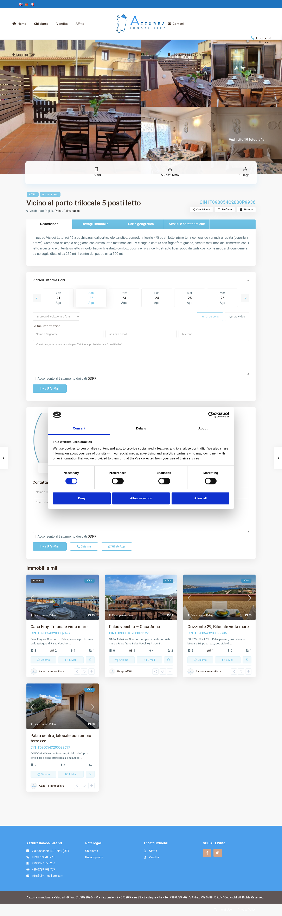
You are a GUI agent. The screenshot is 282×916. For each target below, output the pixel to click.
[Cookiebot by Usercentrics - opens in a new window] (211, 415)
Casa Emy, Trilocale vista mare (59, 626)
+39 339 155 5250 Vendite (191, 55)
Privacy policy (94, 857)
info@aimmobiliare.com (47, 875)
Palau (58, 210)
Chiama (85, 546)
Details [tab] (141, 428)
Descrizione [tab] (49, 224)
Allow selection (141, 498)
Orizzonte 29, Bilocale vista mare (218, 626)
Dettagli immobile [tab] (95, 224)
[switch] (118, 481)
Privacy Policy (247, 909)
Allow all (200, 498)
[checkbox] (34, 378)
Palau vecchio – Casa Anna (134, 626)
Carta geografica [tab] (141, 224)
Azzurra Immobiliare (51, 671)
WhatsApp (118, 546)
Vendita (62, 24)
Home (22, 24)
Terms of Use (223, 909)
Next (245, 298)
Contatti (178, 24)
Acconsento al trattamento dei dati (67, 378)
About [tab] (202, 428)
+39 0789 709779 (263, 40)
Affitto (80, 24)
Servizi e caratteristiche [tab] (187, 224)
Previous (37, 298)
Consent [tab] (79, 428)
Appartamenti (50, 194)
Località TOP (25, 55)
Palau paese (72, 210)
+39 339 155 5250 (43, 863)
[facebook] (207, 853)
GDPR (92, 378)
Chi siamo (41, 24)
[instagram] (217, 853)
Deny (81, 498)
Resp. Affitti (124, 671)
